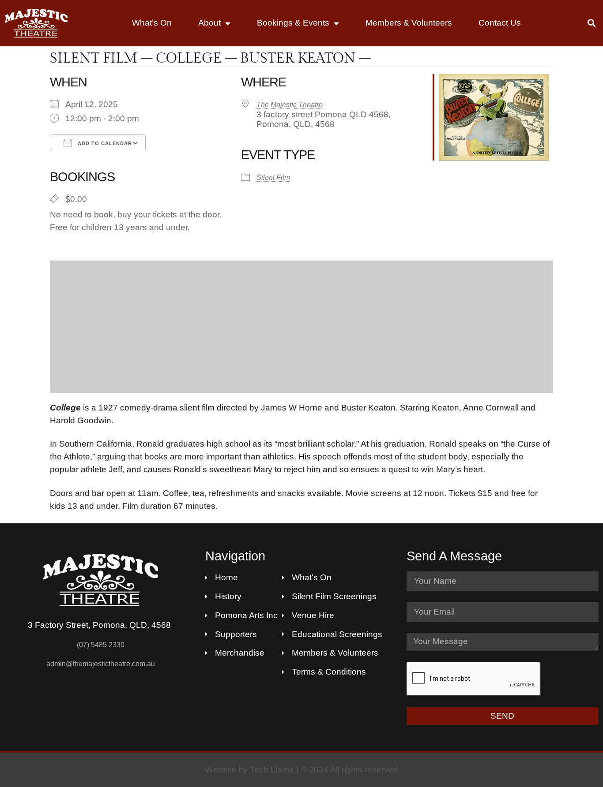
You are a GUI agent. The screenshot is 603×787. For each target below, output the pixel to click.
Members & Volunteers (409, 22)
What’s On (152, 22)
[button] (591, 23)
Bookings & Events (293, 22)
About (209, 22)
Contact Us (500, 22)
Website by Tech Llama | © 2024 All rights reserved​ (301, 769)
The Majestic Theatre (289, 104)
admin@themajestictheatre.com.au (100, 664)
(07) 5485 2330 (100, 645)
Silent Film (273, 177)
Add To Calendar (104, 143)
